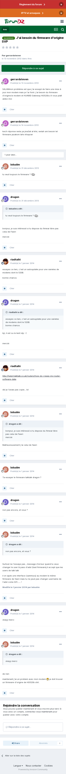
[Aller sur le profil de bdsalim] (5, 166)
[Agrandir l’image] (33, 174)
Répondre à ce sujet (33, 68)
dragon (14, 196)
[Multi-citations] (4, 109)
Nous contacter (33, 765)
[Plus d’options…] (60, 81)
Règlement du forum (30, 4)
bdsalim (15, 164)
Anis (29, 58)
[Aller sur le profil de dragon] (5, 199)
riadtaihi (15, 259)
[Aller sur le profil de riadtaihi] (5, 261)
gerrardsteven (13, 55)
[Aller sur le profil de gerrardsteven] (5, 81)
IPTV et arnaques (30, 13)
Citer (12, 109)
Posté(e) (24, 83)
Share (17, 743)
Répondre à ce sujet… (19, 727)
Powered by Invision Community (33, 769)
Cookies (48, 765)
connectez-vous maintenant (38, 711)
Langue (18, 765)
